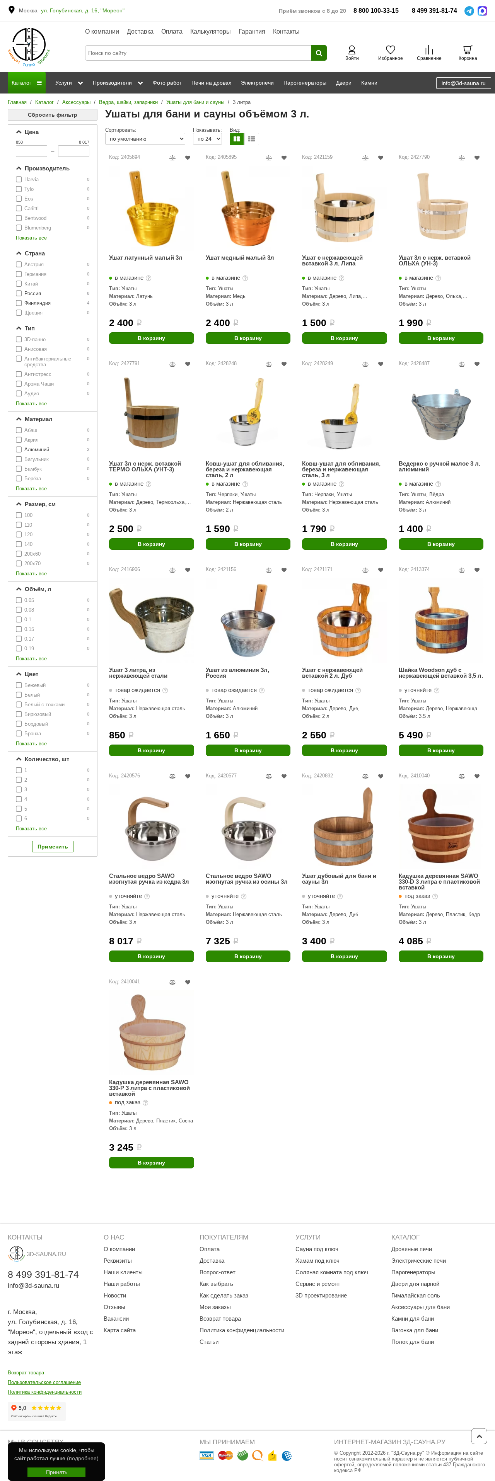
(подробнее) (83, 1458)
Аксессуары (76, 102)
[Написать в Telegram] (469, 11)
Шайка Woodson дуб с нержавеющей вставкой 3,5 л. (441, 673)
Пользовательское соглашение (44, 1382)
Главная (17, 102)
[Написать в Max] (482, 11)
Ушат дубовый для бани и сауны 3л (339, 879)
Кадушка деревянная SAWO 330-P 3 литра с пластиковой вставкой (149, 1088)
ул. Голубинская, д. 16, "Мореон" (83, 10)
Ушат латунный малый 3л (146, 258)
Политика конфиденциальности (45, 1392)
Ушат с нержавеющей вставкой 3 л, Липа (332, 261)
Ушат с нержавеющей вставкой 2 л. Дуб (332, 673)
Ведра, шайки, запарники (128, 102)
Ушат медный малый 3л (240, 258)
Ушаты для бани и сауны (195, 102)
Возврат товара (26, 1373)
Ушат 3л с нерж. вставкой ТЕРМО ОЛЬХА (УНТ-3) (145, 467)
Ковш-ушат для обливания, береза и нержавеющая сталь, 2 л (245, 469)
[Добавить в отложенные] (187, 158)
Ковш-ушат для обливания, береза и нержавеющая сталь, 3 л (341, 469)
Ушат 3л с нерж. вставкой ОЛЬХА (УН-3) (435, 261)
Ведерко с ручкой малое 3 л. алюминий (439, 467)
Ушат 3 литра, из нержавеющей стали (138, 673)
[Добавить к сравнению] (173, 158)
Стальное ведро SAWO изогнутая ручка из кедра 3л (149, 879)
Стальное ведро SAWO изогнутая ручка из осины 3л (247, 879)
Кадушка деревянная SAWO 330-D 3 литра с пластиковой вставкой (439, 881)
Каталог (44, 102)
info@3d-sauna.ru (464, 83)
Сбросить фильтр (52, 115)
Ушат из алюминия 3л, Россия (237, 673)
